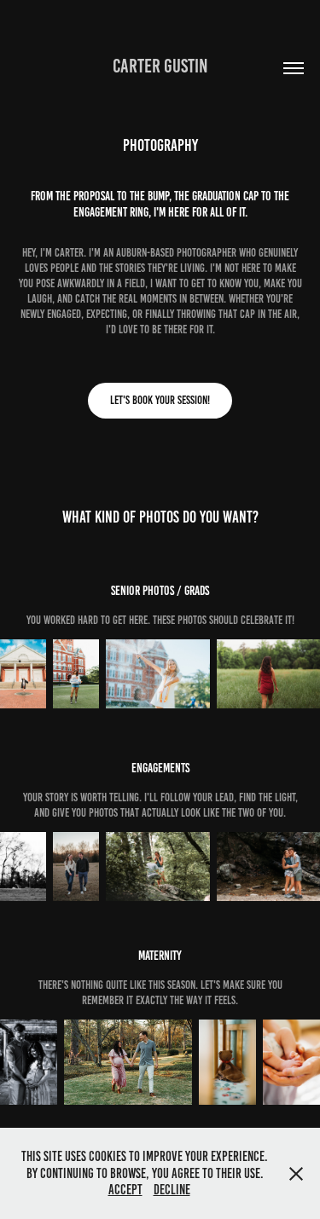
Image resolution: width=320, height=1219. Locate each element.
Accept (125, 1189)
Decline (172, 1189)
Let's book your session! (160, 400)
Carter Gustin (160, 66)
